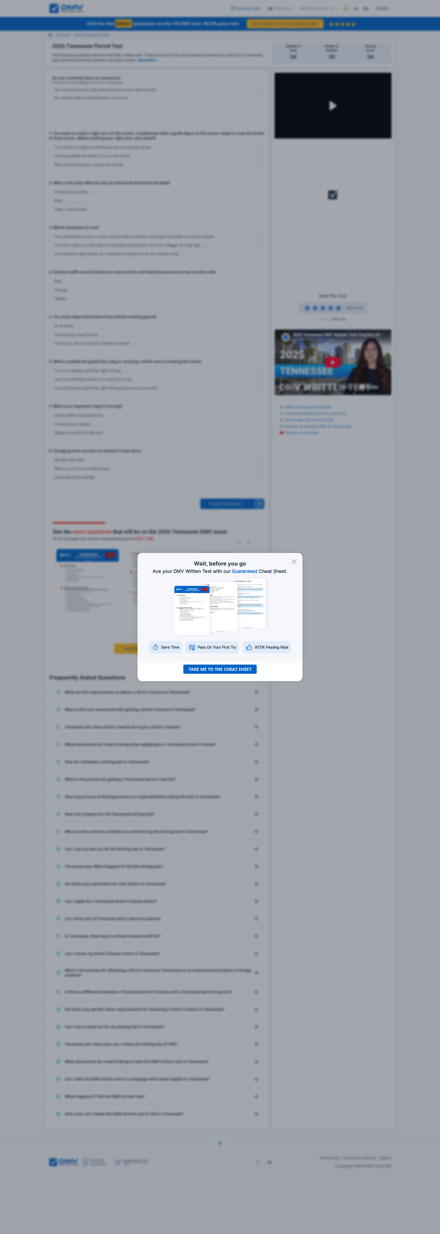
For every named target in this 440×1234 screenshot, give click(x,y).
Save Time (170, 647)
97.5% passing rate (271, 647)
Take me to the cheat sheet (220, 669)
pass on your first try (217, 647)
